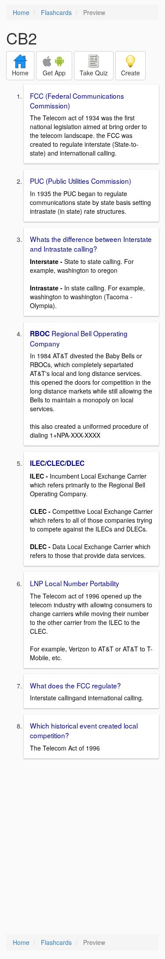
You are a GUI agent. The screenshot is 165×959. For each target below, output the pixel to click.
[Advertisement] (82, 847)
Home (21, 12)
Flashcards (56, 12)
